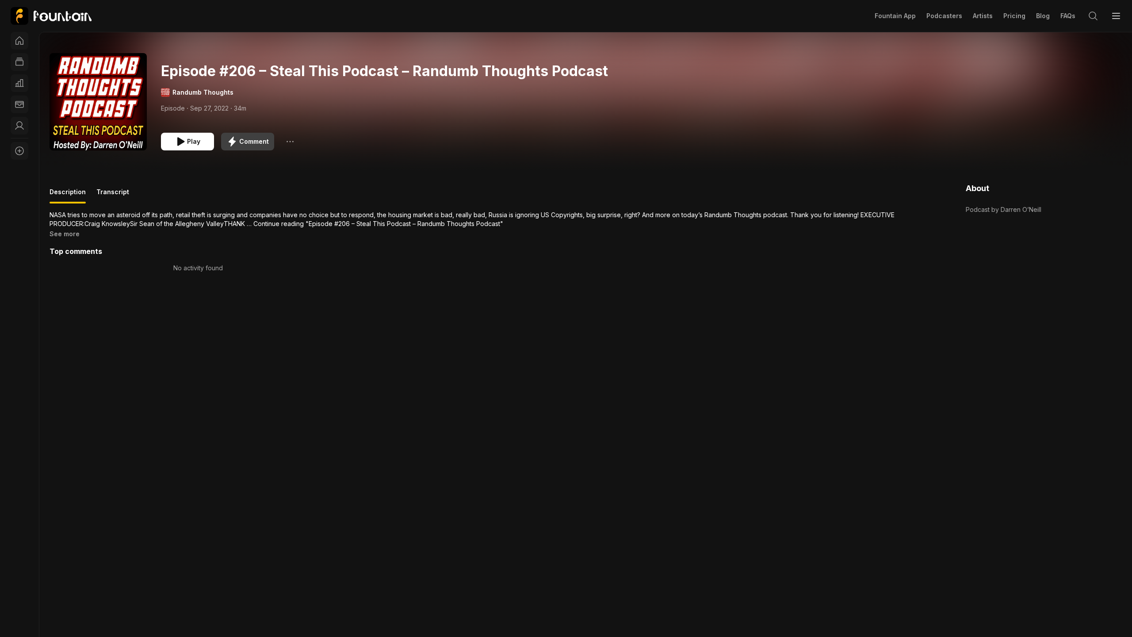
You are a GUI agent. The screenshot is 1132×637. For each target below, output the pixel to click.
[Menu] (1116, 16)
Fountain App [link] (895, 15)
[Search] (1093, 16)
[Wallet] (19, 104)
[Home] (19, 41)
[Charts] (19, 83)
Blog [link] (1043, 15)
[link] (51, 16)
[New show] (19, 151)
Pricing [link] (1014, 15)
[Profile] (19, 125)
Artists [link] (983, 15)
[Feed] (19, 62)
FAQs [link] (1067, 15)
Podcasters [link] (944, 15)
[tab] (68, 195)
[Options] (290, 141)
